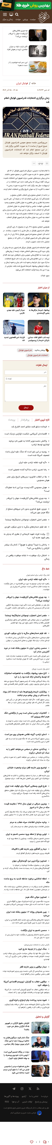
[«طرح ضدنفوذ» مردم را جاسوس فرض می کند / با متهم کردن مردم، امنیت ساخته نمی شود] (40, 1071)
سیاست (33, 19)
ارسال (26, 407)
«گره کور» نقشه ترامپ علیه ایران (33, 462)
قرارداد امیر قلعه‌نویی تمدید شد (14, 339)
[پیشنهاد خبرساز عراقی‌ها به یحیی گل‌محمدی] (38, 300)
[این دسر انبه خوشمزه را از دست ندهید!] (38, 67)
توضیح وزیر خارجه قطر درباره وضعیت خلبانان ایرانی (28, 769)
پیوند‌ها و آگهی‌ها (11, 1096)
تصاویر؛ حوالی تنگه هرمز (36, 897)
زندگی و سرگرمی (7, 19)
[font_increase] (47, 163)
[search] (16, 14)
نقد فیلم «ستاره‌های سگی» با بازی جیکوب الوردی (26, 527)
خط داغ (45, 569)
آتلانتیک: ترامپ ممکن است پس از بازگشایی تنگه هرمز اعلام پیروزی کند (26, 715)
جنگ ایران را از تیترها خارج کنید (32, 949)
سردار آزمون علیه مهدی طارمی (16, 312)
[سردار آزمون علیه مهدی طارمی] (14, 300)
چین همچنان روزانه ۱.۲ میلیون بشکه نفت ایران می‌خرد (27, 913)
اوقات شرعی (27, 1102)
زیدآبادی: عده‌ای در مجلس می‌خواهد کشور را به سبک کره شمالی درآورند (27, 751)
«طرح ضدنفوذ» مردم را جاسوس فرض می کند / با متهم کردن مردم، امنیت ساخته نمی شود (16, 1069)
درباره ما (44, 1096)
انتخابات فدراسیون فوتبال (37, 355)
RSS (7, 1102)
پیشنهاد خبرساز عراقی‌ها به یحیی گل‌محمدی (39, 312)
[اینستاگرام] (22, 1088)
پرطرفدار (25, 419)
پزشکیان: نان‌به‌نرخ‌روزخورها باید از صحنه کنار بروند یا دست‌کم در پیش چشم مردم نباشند (26, 693)
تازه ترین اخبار (42, 419)
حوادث (18, 19)
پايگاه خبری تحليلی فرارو (21, 1108)
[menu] (5, 14)
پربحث (11, 419)
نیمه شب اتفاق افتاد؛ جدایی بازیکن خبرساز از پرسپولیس (38, 339)
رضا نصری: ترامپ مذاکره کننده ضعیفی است (27, 470)
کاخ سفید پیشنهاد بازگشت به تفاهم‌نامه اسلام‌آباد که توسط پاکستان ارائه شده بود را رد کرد (26, 675)
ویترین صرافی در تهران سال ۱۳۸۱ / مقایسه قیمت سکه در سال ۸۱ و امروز (26, 805)
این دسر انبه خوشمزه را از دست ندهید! (18, 64)
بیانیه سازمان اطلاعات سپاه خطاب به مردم (28, 822)
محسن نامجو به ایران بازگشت (34, 930)
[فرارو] (43, 17)
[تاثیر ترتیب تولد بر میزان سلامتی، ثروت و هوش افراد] (38, 51)
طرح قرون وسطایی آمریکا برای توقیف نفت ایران (26, 786)
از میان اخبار (43, 287)
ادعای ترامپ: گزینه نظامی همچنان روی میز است (26, 734)
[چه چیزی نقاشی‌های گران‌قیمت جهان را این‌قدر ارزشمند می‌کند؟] (38, 35)
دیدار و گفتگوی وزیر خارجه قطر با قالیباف (29, 849)
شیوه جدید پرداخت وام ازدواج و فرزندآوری (28, 1000)
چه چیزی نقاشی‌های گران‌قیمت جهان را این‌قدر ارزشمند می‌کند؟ (17, 33)
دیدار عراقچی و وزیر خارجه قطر (33, 967)
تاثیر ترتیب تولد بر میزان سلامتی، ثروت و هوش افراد (17, 48)
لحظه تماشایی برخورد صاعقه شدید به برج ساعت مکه (26, 880)
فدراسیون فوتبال (25, 350)
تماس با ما (33, 1096)
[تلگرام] (14, 1088)
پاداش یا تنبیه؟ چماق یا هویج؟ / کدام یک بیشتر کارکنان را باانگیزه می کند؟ (27, 546)
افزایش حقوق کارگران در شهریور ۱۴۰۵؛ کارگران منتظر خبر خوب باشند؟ (17, 1026)
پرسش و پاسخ (41, 1102)
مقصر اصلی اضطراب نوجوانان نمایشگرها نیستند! (26, 520)
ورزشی (25, 19)
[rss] (38, 1088)
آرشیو (24, 1096)
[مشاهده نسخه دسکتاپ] (11, 14)
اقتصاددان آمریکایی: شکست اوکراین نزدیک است (26, 434)
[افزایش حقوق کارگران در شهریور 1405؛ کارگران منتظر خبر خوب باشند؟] (40, 1028)
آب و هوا (15, 1102)
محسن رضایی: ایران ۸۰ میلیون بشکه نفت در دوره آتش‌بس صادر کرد (26, 650)
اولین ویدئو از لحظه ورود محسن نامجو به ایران (26, 834)
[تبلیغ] (26, 5)
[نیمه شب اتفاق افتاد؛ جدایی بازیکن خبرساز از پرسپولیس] (38, 327)
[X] (30, 1088)
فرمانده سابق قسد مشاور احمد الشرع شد (29, 427)
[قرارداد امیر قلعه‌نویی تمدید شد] (14, 327)
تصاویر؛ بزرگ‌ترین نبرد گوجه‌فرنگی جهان (29, 861)
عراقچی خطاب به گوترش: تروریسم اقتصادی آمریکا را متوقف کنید (26, 983)
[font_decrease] (34, 163)
